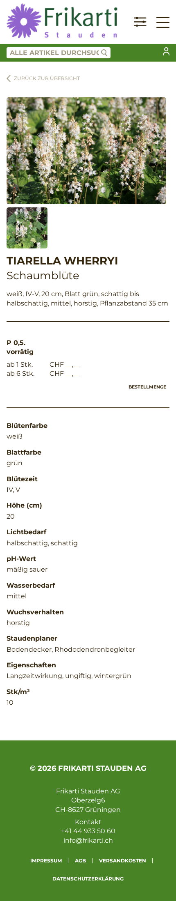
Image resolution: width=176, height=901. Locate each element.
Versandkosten (122, 860)
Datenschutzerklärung (88, 879)
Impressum (46, 860)
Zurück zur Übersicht (47, 78)
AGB (80, 860)
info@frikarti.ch (88, 840)
